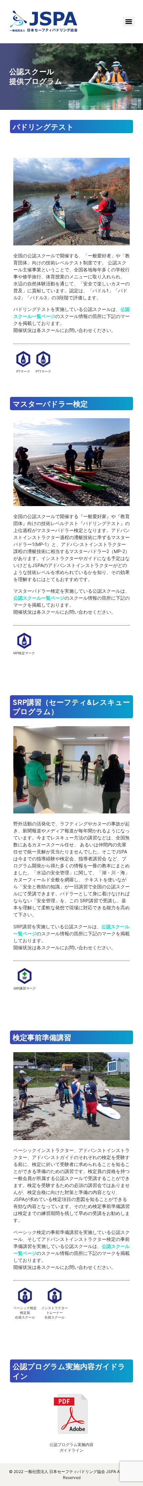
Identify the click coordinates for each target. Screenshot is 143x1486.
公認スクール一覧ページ (39, 598)
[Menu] (129, 22)
